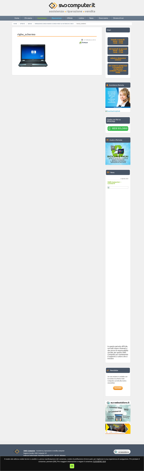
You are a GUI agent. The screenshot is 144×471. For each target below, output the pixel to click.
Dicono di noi (118, 18)
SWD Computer (29, 451)
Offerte (69, 18)
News (91, 18)
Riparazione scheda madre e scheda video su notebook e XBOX (54, 23)
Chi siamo (28, 18)
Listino (81, 18)
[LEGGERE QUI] (99, 461)
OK (72, 466)
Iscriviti (118, 388)
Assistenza (41, 18)
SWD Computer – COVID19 (114, 182)
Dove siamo (103, 18)
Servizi (30, 23)
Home (17, 18)
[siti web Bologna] (122, 451)
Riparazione (57, 18)
